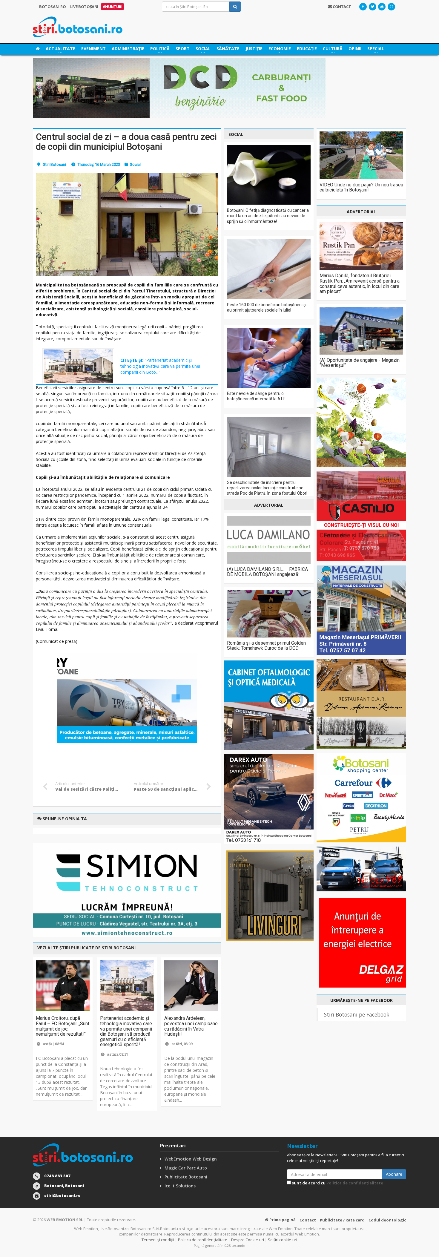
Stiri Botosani (54, 164)
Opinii (355, 48)
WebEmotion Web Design (191, 1159)
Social (135, 164)
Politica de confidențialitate (354, 1183)
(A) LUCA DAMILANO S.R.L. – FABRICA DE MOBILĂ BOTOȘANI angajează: (267, 571)
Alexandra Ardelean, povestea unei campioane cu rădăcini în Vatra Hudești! (191, 1026)
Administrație (128, 48)
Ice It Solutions (180, 1186)
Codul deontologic (387, 1220)
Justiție (254, 48)
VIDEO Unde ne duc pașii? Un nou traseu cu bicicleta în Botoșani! (361, 187)
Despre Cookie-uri (247, 1239)
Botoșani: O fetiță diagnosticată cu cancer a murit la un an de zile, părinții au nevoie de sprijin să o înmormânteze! (268, 215)
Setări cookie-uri (282, 1239)
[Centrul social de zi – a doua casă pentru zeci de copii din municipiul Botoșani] (127, 224)
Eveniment (93, 48)
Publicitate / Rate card (342, 1220)
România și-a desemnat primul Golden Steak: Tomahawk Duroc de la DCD (266, 645)
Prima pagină (282, 1219)
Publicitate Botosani (186, 1177)
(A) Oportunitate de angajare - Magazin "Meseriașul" (360, 362)
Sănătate (228, 48)
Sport (183, 48)
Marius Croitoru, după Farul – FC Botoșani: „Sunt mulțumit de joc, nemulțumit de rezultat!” (62, 1026)
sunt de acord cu (337, 1183)
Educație (307, 48)
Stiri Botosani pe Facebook (356, 1014)
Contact (308, 1220)
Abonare (394, 1174)
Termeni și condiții (158, 1239)
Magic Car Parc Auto (186, 1168)
